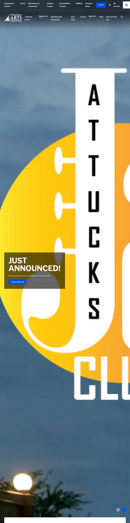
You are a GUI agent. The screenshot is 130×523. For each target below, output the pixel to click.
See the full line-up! (17, 282)
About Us (92, 16)
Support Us (43, 16)
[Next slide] (124, 510)
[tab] (125, 255)
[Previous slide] (118, 510)
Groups (83, 17)
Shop (101, 17)
